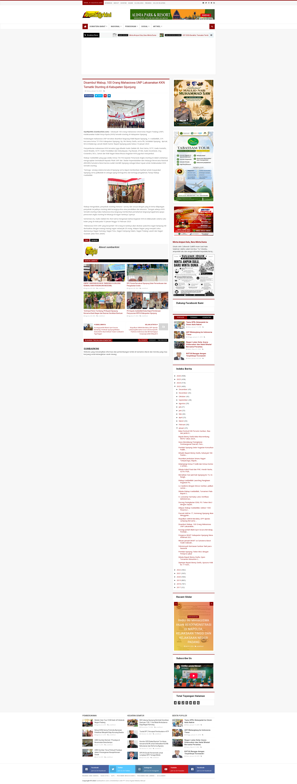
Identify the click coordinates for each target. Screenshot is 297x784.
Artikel (157, 26)
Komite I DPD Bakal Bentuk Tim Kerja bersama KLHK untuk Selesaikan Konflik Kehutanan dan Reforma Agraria (154, 744)
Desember (183, 389)
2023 (179, 386)
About (116, 3)
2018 (179, 584)
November (183, 393)
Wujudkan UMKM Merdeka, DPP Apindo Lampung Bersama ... (194, 519)
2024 (179, 383)
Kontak (124, 3)
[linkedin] (214, 3)
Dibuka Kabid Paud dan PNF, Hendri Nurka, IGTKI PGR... (195, 470)
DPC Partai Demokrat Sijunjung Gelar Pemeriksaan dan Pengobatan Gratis (147, 284)
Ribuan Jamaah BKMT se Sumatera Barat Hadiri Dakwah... (194, 541)
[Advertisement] (148, 55)
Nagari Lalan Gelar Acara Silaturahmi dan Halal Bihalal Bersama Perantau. (199, 344)
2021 (179, 573)
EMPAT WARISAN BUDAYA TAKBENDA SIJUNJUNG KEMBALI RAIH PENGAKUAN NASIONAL (102, 284)
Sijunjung (139, 3)
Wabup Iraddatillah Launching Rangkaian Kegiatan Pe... (194, 481)
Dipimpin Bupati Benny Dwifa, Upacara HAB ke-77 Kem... (195, 563)
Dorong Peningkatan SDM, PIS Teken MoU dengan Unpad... (195, 503)
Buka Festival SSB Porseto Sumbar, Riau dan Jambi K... (194, 432)
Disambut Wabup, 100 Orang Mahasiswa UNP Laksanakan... (194, 525)
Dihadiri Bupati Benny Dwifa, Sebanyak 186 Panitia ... (195, 454)
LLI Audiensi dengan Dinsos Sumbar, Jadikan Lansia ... (195, 487)
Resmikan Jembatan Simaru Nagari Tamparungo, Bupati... (192, 459)
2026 (179, 376)
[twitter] (206, 3)
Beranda (108, 3)
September (183, 400)
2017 (179, 587)
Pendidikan (130, 26)
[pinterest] (211, 3)
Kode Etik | (105, 775)
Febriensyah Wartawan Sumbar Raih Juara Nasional (194, 547)
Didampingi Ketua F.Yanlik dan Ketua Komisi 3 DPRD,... (195, 465)
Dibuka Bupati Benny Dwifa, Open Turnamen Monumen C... (191, 558)
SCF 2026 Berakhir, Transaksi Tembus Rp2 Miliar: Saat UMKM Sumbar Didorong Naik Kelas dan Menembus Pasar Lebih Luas (196, 35)
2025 (179, 379)
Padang (148, 3)
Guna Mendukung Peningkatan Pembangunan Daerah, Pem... (190, 443)
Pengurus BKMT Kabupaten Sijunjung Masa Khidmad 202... (195, 536)
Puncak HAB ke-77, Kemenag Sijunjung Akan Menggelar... (195, 514)
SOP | (113, 775)
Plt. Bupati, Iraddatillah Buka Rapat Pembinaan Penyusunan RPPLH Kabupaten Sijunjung (144, 312)
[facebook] (203, 3)
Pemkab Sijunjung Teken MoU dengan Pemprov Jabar (193, 552)
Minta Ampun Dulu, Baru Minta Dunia (111, 35)
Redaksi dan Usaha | (90, 775)
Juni (180, 410)
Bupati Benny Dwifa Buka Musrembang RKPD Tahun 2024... (193, 437)
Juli (180, 407)
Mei (180, 414)
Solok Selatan (159, 3)
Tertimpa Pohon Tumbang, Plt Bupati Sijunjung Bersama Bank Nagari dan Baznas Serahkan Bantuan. (103, 312)
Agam (130, 3)
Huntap (193, 617)
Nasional (115, 26)
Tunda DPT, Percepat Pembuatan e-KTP (154, 731)
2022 (179, 570)
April (181, 417)
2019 (179, 580)
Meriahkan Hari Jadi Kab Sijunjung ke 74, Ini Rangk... (195, 476)
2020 (179, 577)
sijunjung (94, 240)
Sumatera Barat (98, 26)
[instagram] (209, 3)
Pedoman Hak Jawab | (146, 775)
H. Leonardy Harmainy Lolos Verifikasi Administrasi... (193, 498)
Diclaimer (161, 775)
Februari (182, 424)
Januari (181, 428)
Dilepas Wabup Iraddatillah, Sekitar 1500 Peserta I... (194, 509)
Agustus (182, 403)
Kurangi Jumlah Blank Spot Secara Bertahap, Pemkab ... (195, 531)
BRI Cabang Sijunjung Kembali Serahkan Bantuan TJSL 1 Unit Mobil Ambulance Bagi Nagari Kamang (154, 722)
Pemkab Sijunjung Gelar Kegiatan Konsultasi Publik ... (195, 448)
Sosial (144, 26)
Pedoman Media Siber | (126, 775)
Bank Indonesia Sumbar (141, 35)
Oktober (182, 396)
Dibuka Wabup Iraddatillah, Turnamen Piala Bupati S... (195, 492)
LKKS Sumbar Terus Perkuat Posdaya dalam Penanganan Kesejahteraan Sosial (108, 752)
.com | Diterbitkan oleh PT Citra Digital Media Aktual (120, 781)
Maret (181, 421)
